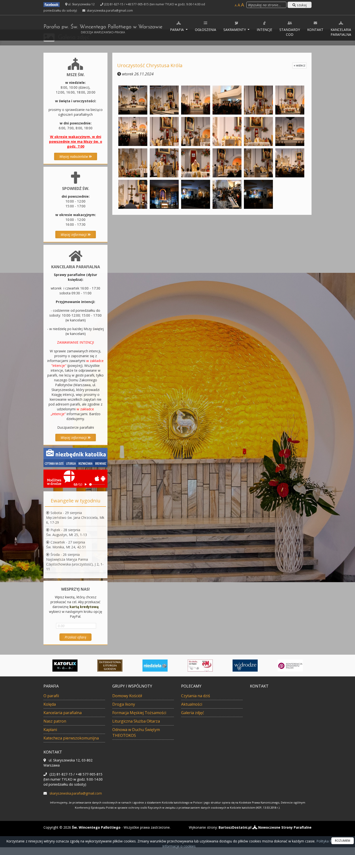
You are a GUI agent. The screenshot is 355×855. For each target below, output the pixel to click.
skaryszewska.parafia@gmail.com (109, 10)
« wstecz (299, 65)
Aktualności (191, 704)
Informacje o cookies (179, 846)
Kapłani (50, 729)
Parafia (177, 29)
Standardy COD (289, 32)
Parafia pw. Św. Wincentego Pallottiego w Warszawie (103, 29)
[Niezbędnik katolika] (75, 457)
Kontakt (315, 29)
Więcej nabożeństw (74, 156)
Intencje (264, 29)
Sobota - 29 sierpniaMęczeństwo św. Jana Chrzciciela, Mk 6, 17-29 (75, 517)
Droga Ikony (123, 704)
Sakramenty (235, 29)
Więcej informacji (74, 234)
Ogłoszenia (205, 29)
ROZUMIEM (342, 841)
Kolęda (49, 704)
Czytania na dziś (195, 695)
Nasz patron (54, 721)
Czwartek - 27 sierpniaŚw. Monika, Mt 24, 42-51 (66, 544)
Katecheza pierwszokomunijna (71, 738)
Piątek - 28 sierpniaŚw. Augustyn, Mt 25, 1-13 (66, 532)
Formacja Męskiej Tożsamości (139, 712)
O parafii (51, 695)
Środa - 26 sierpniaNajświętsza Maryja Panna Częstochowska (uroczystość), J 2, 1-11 (75, 561)
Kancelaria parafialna (341, 32)
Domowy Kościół (127, 695)
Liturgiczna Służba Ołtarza (136, 721)
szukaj (301, 5)
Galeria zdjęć (192, 712)
